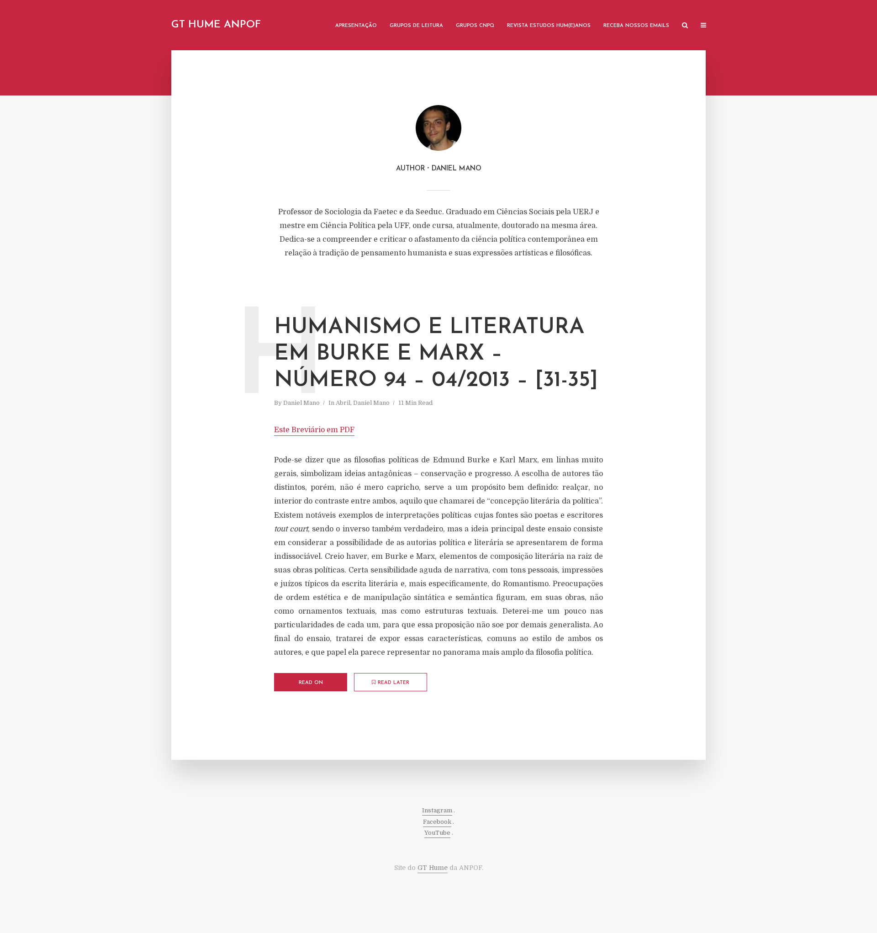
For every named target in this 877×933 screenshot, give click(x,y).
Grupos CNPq (475, 25)
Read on (311, 682)
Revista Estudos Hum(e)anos (549, 25)
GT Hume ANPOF (216, 25)
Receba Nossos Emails (636, 25)
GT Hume (432, 867)
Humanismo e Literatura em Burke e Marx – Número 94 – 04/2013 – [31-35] (436, 354)
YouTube (437, 832)
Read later (393, 682)
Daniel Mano (301, 402)
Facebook (437, 821)
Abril (343, 402)
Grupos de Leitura (416, 25)
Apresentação (356, 25)
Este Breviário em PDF (314, 430)
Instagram (437, 810)
